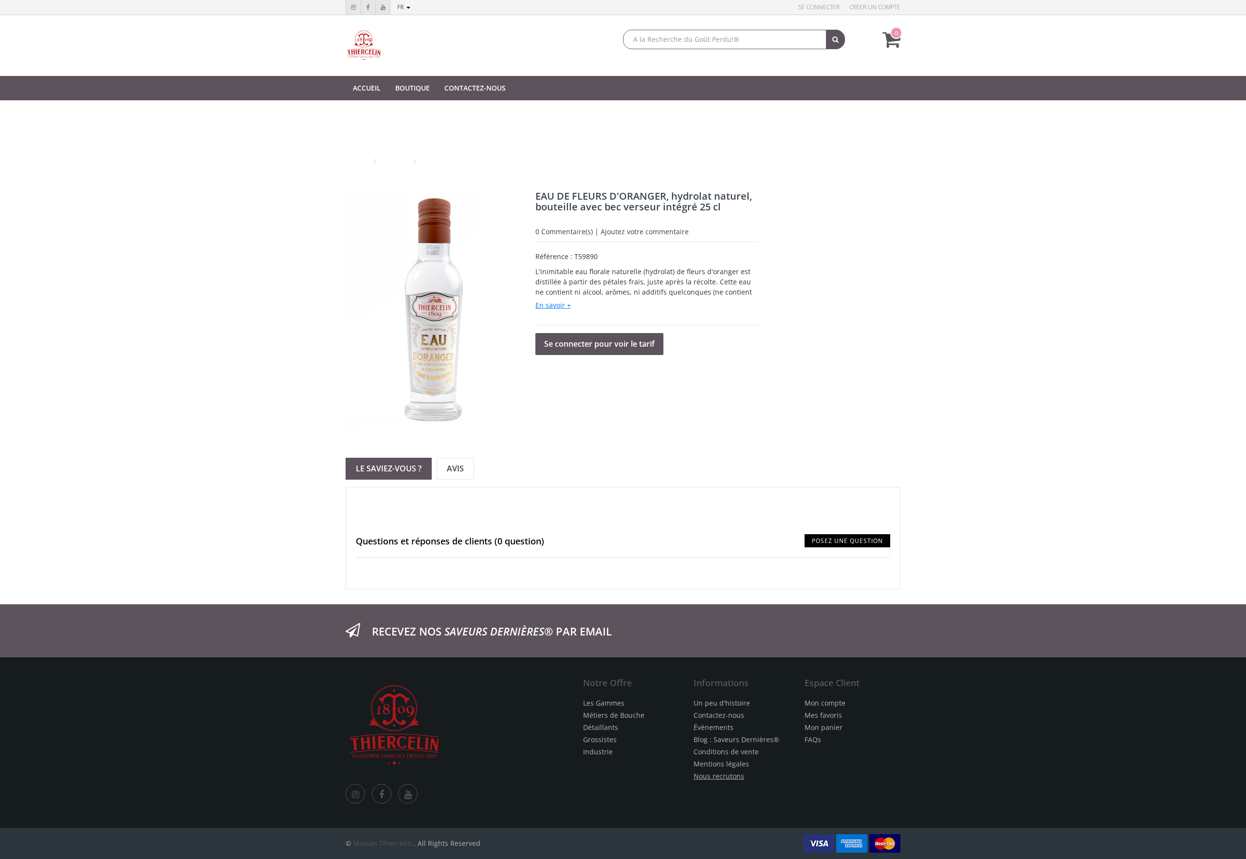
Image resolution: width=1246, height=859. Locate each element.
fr (401, 7)
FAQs (813, 739)
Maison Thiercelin (382, 843)
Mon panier (824, 727)
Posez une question (847, 541)
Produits (395, 161)
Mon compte (825, 703)
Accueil (357, 161)
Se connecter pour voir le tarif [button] (599, 343)
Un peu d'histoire (722, 703)
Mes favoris (823, 715)
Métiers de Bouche (613, 715)
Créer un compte (874, 7)
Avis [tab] (455, 468)
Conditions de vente (726, 751)
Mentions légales (721, 763)
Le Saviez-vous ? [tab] (388, 468)
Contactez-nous (719, 715)
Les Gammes (603, 703)
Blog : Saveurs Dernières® (736, 739)
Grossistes (600, 739)
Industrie (598, 751)
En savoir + (553, 305)
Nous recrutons (719, 776)
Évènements (713, 727)
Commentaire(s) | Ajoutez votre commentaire (612, 231)
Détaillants (600, 727)
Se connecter (819, 7)
